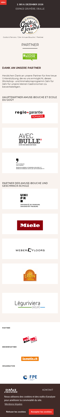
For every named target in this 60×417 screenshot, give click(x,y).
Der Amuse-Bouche (26, 37)
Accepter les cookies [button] (41, 412)
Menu (3, 2)
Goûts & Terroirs (9, 37)
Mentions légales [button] (13, 404)
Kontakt (47, 389)
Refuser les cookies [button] (16, 412)
